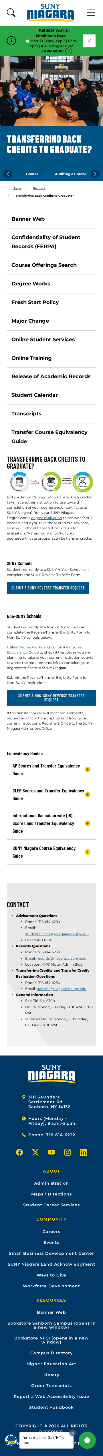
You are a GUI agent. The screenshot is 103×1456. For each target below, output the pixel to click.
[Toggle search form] (11, 13)
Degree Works (30, 284)
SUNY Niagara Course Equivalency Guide (44, 852)
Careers (51, 1231)
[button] (87, 1440)
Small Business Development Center (51, 1253)
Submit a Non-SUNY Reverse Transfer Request (51, 697)
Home (17, 188)
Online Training (31, 358)
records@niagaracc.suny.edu (61, 958)
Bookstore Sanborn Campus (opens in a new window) (51, 1325)
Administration (51, 1183)
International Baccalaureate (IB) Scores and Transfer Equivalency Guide (43, 823)
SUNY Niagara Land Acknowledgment (51, 1264)
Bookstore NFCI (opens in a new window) (51, 1340)
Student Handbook (51, 1407)
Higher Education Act (52, 1363)
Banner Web (28, 219)
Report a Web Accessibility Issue (51, 1396)
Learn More (51, 51)
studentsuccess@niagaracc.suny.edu (57, 934)
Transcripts (26, 414)
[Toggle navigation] (91, 12)
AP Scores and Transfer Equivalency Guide (46, 769)
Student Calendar (34, 395)
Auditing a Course (71, 174)
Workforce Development (51, 1286)
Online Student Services (43, 339)
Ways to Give (52, 1275)
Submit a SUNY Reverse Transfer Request (48, 587)
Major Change (30, 321)
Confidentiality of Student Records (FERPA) (45, 242)
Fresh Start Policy (35, 302)
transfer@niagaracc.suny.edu (61, 989)
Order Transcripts (51, 1385)
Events (51, 1242)
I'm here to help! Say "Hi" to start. (43, 1440)
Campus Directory (51, 1353)
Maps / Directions (51, 1194)
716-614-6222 (60, 1134)
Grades (32, 174)
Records (39, 188)
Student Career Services (51, 1205)
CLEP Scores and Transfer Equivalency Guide (48, 794)
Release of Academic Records (51, 376)
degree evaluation (46, 518)
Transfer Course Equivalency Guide (49, 437)
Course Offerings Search (44, 265)
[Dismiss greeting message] (72, 1432)
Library (51, 1374)
